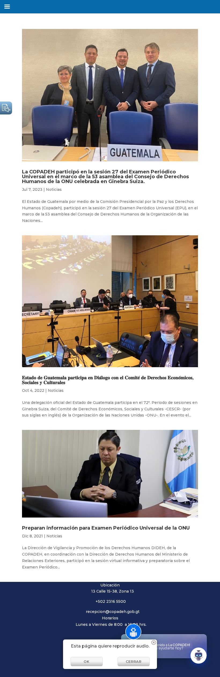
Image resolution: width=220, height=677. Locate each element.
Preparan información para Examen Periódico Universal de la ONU (106, 528)
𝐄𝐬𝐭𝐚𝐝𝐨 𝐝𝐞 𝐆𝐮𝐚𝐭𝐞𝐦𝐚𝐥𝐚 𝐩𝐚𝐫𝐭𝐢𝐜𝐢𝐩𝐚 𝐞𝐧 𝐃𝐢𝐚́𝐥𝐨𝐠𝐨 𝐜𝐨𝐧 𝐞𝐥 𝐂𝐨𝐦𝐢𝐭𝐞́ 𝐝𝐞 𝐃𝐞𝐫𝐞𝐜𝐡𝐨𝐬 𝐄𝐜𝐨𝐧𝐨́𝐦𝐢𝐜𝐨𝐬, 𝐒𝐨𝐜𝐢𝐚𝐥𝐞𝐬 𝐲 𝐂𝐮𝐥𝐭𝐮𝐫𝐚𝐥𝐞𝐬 (108, 380)
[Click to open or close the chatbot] (198, 656)
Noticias (54, 189)
